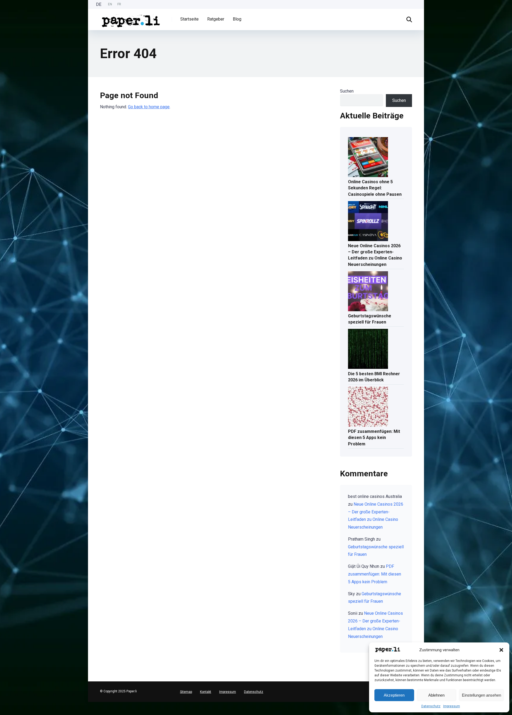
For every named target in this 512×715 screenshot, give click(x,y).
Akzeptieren (394, 695)
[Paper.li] (131, 18)
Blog (237, 19)
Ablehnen (436, 695)
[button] (501, 650)
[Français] (2, 712)
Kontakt (205, 692)
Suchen (347, 91)
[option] (110, 4)
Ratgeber (215, 19)
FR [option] (119, 4)
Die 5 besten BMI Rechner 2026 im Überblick (374, 376)
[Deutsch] (2, 703)
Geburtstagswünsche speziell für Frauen (369, 319)
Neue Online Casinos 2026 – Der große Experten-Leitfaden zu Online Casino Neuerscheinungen (375, 255)
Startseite (189, 19)
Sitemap (186, 692)
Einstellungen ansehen (481, 695)
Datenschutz (431, 706)
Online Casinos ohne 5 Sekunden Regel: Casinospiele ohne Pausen (375, 188)
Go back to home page (149, 106)
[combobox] (2, 704)
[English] (2, 708)
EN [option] (110, 4)
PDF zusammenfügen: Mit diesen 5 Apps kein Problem (374, 437)
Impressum (451, 706)
